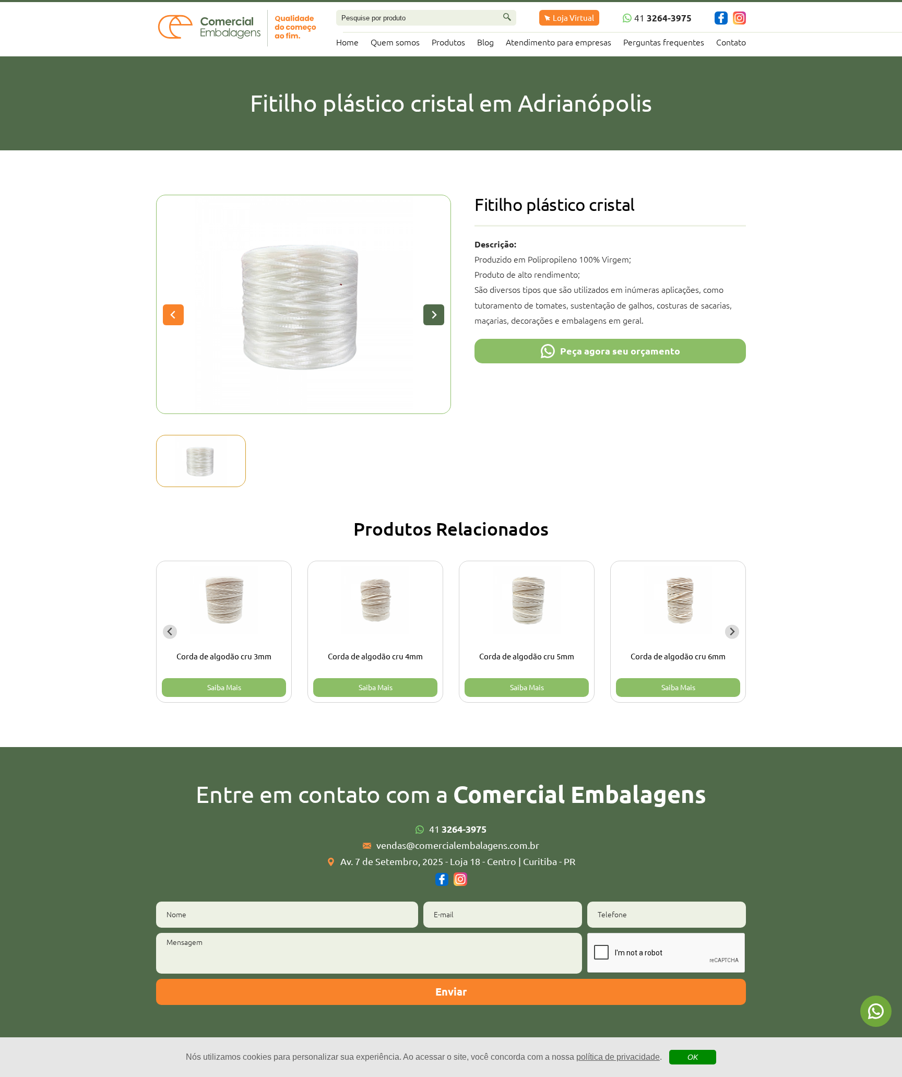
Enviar (451, 992)
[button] (201, 461)
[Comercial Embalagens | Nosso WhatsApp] (876, 1011)
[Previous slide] (173, 314)
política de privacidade (618, 1056)
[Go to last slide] (170, 632)
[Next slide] (433, 314)
